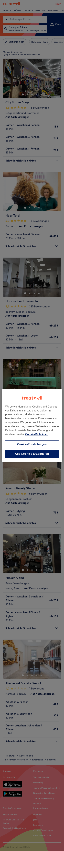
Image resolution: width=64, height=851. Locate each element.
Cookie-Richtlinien (36, 434)
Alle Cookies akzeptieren (32, 453)
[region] (32, 425)
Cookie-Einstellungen (32, 444)
